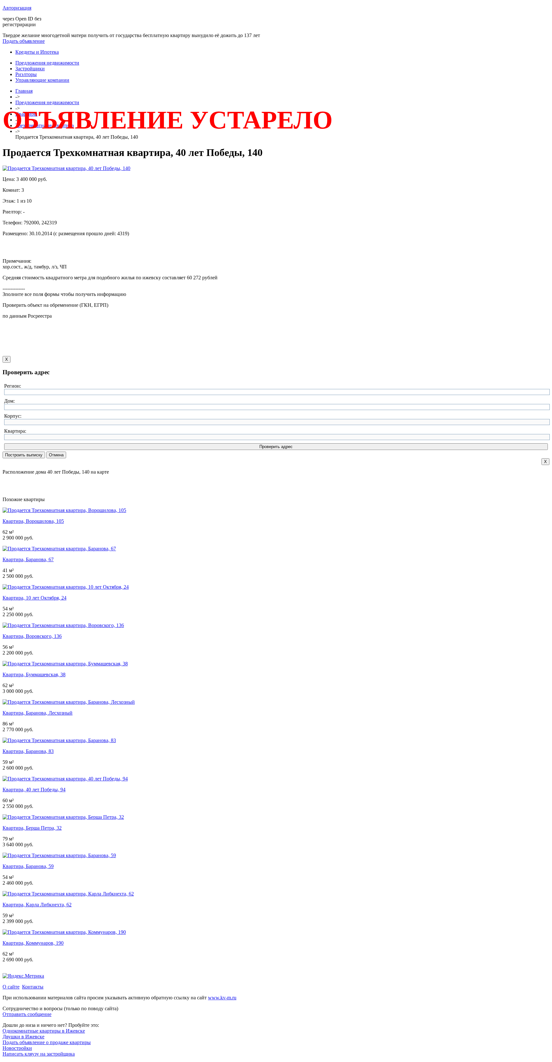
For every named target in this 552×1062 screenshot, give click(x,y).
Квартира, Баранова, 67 (28, 559)
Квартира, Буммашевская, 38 (34, 674)
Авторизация (17, 8)
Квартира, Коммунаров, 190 (33, 943)
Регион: (12, 386)
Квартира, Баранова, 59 (28, 866)
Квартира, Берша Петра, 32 (32, 828)
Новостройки (17, 1048)
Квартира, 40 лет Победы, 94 (34, 789)
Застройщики (30, 68)
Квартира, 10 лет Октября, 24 (34, 598)
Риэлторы (26, 74)
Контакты (32, 986)
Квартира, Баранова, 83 (28, 751)
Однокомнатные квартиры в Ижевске (44, 1031)
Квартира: (15, 431)
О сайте (11, 986)
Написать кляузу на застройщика (39, 1054)
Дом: (9, 401)
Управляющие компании (42, 80)
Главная (24, 91)
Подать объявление (24, 41)
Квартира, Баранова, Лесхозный (38, 713)
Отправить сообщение (27, 1014)
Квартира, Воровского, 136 (32, 636)
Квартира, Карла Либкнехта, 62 (37, 904)
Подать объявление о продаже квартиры (47, 1042)
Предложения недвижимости (47, 63)
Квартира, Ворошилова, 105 (33, 521)
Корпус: (12, 416)
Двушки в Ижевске (23, 1036)
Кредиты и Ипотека (37, 52)
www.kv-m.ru (222, 997)
